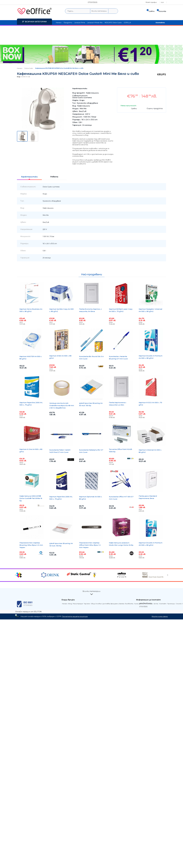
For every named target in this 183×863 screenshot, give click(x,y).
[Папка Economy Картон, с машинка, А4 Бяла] (91, 293)
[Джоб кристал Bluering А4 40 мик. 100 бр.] (61, 527)
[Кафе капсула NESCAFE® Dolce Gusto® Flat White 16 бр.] (32, 480)
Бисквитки (129, 603)
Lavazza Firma (79, 23)
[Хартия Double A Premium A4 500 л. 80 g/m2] (151, 340)
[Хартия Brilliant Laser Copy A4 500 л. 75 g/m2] (121, 293)
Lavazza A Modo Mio (95, 23)
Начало (58, 23)
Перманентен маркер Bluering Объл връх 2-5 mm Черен (31, 545)
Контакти (160, 23)
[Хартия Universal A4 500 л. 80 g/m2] (151, 434)
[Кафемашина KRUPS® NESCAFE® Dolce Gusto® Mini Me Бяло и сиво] (43, 129)
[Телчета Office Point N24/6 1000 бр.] (121, 434)
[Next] (167, 575)
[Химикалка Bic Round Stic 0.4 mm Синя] (91, 340)
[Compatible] (28, 575)
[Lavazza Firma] (129, 575)
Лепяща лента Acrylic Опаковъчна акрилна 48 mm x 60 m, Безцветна (61, 405)
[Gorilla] (104, 575)
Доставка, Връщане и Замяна (113, 603)
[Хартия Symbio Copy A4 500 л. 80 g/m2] (61, 293)
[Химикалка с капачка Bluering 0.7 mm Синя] (121, 340)
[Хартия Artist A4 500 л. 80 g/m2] (61, 340)
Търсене (87, 603)
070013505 (92, 2)
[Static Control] (79, 574)
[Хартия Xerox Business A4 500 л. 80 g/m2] (32, 293)
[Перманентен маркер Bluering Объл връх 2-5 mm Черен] (32, 527)
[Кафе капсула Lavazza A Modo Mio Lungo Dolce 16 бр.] (121, 527)
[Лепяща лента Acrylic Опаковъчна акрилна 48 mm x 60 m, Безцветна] (61, 387)
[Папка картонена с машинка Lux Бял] (121, 387)
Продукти (68, 23)
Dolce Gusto (28, 68)
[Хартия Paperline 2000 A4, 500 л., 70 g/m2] (62, 481)
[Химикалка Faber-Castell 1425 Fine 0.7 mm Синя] (61, 434)
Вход (70, 603)
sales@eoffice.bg (145, 603)
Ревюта (54, 177)
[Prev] (16, 575)
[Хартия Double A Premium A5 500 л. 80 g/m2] (151, 527)
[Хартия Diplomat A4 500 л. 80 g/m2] (91, 481)
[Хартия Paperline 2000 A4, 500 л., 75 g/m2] (32, 387)
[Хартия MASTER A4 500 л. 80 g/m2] (32, 340)
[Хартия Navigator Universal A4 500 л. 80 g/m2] (151, 293)
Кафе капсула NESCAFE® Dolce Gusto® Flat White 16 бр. (30, 498)
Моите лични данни (160, 616)
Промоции (171, 603)
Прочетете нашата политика (75, 616)
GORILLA (127, 23)
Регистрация (78, 603)
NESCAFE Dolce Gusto (113, 23)
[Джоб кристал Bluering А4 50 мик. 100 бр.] (91, 387)
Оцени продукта (155, 108)
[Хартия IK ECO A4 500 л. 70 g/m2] (151, 387)
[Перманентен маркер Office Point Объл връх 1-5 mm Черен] (91, 527)
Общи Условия (96, 603)
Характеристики (29, 177)
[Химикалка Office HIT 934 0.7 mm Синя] (121, 481)
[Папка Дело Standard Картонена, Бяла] (151, 480)
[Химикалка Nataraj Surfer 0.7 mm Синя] (91, 434)
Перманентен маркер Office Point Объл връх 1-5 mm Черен (90, 545)
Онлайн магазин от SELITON (28, 612)
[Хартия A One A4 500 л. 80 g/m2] (32, 434)
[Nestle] (154, 575)
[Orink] (53, 575)
